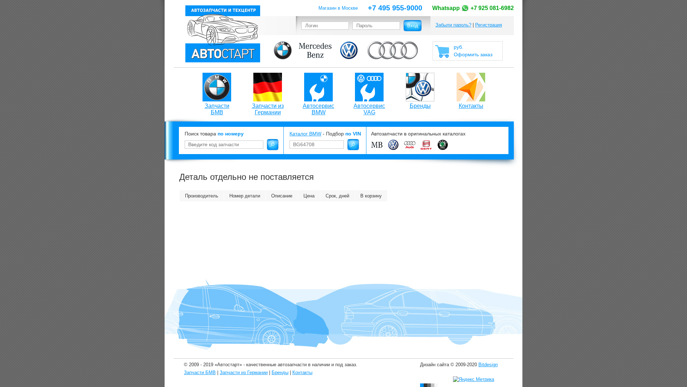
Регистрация (488, 25)
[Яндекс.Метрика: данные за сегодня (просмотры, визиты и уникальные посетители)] (473, 379)
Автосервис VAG (369, 109)
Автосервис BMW (318, 109)
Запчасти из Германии (268, 109)
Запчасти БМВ (217, 109)
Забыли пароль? (453, 25)
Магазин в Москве (338, 8)
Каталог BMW (305, 134)
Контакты (471, 106)
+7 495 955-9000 (395, 8)
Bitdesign (488, 364)
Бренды (420, 106)
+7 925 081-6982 (473, 8)
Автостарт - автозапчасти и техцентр (222, 33)
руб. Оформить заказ (473, 50)
